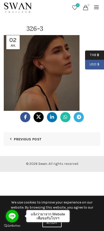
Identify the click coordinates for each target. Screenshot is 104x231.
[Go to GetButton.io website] (12, 225)
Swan (42, 164)
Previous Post (27, 139)
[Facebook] (25, 117)
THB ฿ (92, 54)
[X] (39, 117)
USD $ (94, 64)
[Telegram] (79, 117)
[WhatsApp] (65, 117)
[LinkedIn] (52, 117)
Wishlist (78, 5)
